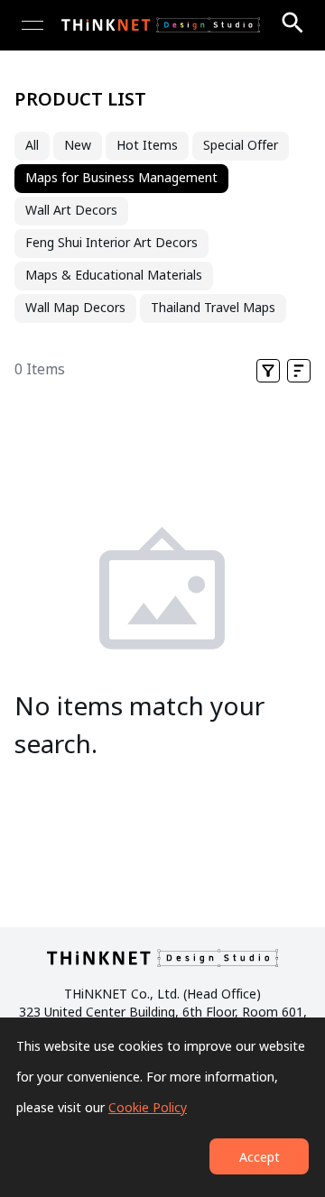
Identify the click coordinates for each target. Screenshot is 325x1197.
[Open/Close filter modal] (268, 370)
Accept (259, 1157)
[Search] (292, 22)
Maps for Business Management (121, 179)
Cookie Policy (147, 1108)
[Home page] (160, 25)
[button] (299, 370)
